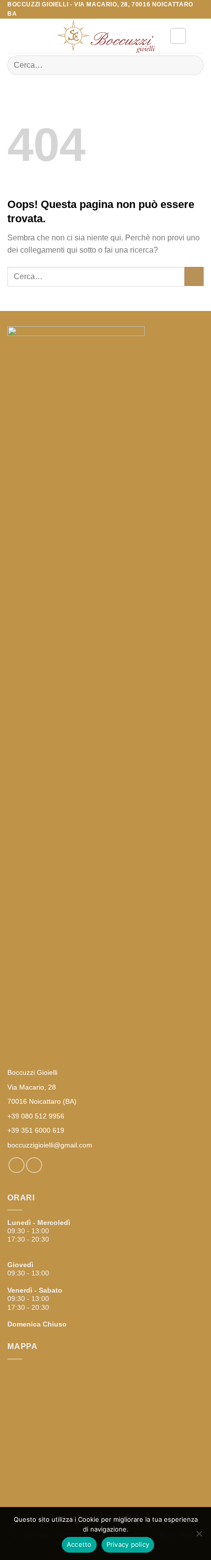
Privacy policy (128, 1544)
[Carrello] (199, 36)
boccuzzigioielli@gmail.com (49, 1145)
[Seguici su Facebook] (16, 1165)
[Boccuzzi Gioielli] (105, 36)
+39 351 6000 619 (35, 1130)
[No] (199, 1536)
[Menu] (13, 36)
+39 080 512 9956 (35, 1116)
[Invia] (192, 65)
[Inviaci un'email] (34, 1165)
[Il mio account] (178, 36)
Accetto (79, 1544)
